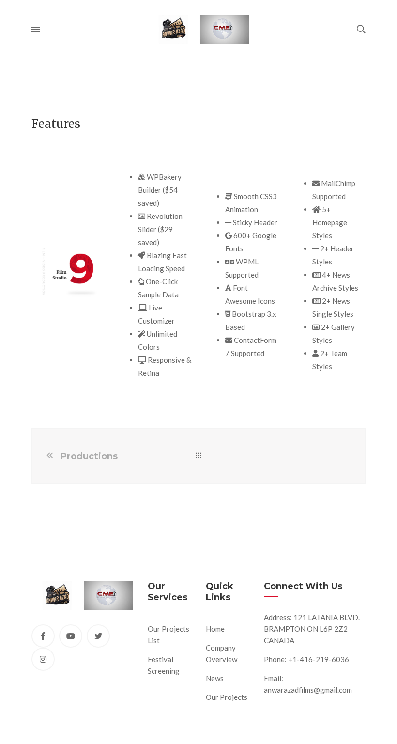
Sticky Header (254, 222)
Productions (89, 456)
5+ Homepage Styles (329, 222)
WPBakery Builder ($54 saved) (160, 189)
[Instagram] (43, 659)
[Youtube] (70, 636)
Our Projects (226, 697)
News (215, 678)
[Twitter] (98, 636)
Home (215, 628)
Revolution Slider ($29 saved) (160, 229)
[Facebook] (43, 636)
